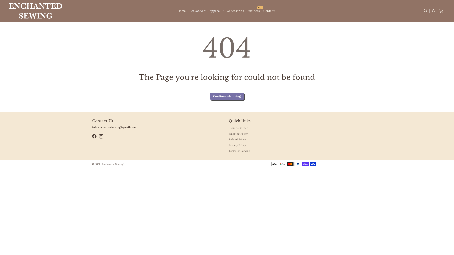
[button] (426, 11)
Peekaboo (196, 11)
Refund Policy (237, 139)
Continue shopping (227, 96)
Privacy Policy (237, 145)
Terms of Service (239, 150)
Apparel (215, 11)
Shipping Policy (238, 133)
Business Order (238, 128)
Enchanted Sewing (113, 164)
